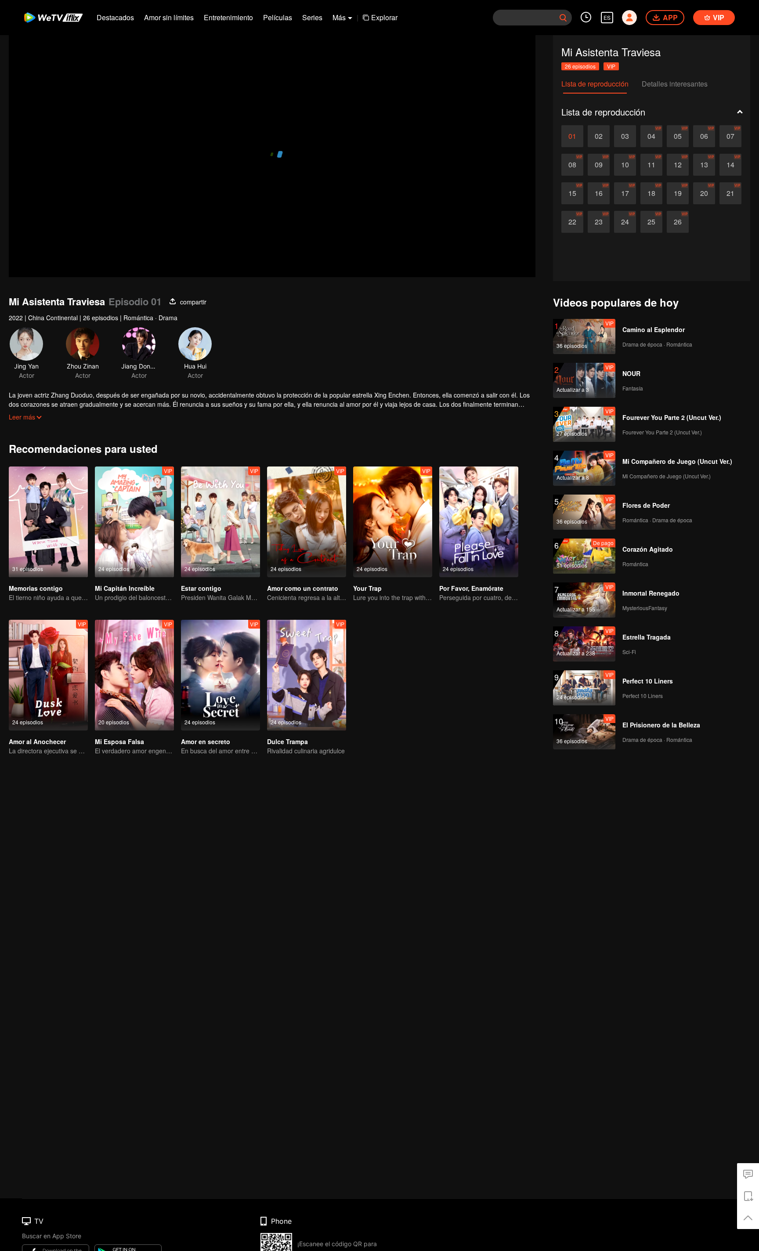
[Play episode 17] (625, 193)
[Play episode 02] (599, 136)
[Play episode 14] (730, 165)
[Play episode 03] (625, 136)
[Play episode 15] (572, 193)
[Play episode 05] (678, 136)
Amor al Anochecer (37, 741)
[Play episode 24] (625, 222)
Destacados (115, 17)
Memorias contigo (36, 588)
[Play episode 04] (651, 136)
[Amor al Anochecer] (48, 675)
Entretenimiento (228, 17)
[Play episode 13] (704, 165)
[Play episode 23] (599, 222)
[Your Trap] (392, 521)
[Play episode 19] (678, 193)
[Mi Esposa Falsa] (134, 675)
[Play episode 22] (572, 222)
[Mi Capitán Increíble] (134, 521)
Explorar (384, 17)
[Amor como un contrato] (306, 521)
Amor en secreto (205, 741)
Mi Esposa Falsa (119, 741)
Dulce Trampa (287, 741)
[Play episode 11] (651, 165)
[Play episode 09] (599, 165)
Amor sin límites (169, 17)
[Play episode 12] (678, 165)
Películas (277, 17)
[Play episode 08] (572, 165)
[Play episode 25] (651, 222)
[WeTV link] (53, 18)
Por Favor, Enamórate (471, 588)
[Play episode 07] (730, 136)
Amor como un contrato (302, 588)
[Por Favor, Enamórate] (478, 521)
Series (312, 17)
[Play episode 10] (625, 165)
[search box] (563, 17)
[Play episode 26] (678, 222)
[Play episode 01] (572, 136)
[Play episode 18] (651, 193)
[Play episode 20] (704, 193)
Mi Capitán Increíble (125, 588)
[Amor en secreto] (220, 675)
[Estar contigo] (220, 521)
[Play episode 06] (704, 136)
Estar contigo (201, 588)
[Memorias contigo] (48, 521)
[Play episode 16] (599, 193)
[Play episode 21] (730, 193)
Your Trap (367, 588)
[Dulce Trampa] (306, 675)
